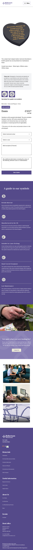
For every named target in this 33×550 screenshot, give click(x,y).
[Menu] (27, 3)
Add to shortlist (6, 107)
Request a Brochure (6, 481)
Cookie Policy (6, 546)
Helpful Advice (5, 488)
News (3, 508)
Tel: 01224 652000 (5, 534)
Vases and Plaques (12, 103)
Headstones (4, 455)
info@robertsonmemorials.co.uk (8, 535)
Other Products (5, 472)
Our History (4, 498)
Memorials (4, 103)
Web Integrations (23, 547)
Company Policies (7, 544)
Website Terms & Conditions (18, 544)
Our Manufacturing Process (7, 504)
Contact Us (16, 350)
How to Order (5, 485)
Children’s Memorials (6, 462)
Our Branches (5, 501)
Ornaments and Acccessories (8, 469)
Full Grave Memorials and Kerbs (8, 458)
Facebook (4, 517)
